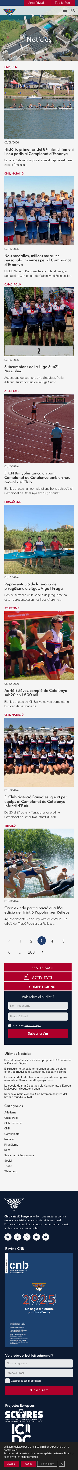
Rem (15, 67)
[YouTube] (45, 1237)
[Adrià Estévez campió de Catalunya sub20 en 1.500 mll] (39, 613)
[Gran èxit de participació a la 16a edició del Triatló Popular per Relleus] (39, 830)
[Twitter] (26, 1237)
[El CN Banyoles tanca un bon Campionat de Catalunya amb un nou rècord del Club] (39, 396)
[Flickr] (36, 1237)
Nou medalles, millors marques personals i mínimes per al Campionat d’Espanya (37, 260)
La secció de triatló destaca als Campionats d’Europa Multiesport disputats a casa (37, 1087)
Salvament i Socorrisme (19, 1155)
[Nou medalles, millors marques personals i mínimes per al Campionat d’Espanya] (39, 178)
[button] (73, 10)
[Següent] (42, 952)
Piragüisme (12, 502)
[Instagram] (17, 1237)
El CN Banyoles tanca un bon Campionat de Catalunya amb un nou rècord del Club (37, 478)
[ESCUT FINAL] (9, 10)
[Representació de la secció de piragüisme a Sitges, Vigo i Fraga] (39, 506)
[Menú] (65, 10)
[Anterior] (9, 941)
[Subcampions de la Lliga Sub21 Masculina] (39, 289)
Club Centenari (13, 1123)
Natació (18, 173)
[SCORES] (39, 1416)
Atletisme (11, 391)
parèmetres (31, 1456)
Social (8, 1160)
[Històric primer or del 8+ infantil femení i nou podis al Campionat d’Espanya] (39, 72)
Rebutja (28, 1463)
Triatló (10, 825)
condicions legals (33, 1025)
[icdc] (39, 1438)
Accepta (11, 1463)
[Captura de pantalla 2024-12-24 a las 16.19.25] (39, 1300)
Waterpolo (10, 1171)
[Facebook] (8, 1237)
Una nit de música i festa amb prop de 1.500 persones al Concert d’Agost (38, 1062)
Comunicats (12, 1134)
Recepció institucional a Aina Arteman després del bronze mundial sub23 (35, 1095)
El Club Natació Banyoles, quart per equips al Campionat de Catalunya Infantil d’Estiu (35, 801)
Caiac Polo (12, 284)
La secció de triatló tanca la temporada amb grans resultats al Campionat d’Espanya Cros (35, 1078)
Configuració (47, 1463)
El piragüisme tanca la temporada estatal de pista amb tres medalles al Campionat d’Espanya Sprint (35, 1070)
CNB (7, 67)
